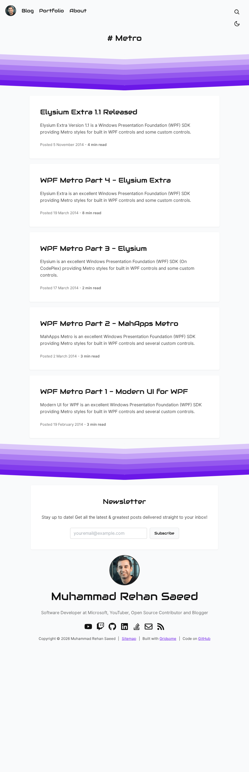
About (78, 11)
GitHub (204, 638)
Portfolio (51, 11)
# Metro (124, 38)
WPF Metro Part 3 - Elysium (93, 248)
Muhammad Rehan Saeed (124, 596)
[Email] (148, 626)
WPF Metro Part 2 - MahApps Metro (109, 323)
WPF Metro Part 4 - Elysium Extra (105, 180)
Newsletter (124, 501)
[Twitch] (100, 626)
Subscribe (164, 533)
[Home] (10, 10)
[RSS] (161, 626)
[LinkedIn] (124, 626)
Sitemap (129, 638)
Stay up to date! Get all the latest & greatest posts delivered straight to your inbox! (124, 517)
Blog (28, 11)
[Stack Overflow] (137, 626)
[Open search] (237, 12)
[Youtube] (88, 626)
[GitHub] (112, 626)
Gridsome (168, 638)
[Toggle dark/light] (237, 24)
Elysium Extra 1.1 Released (88, 112)
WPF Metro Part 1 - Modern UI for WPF (114, 391)
